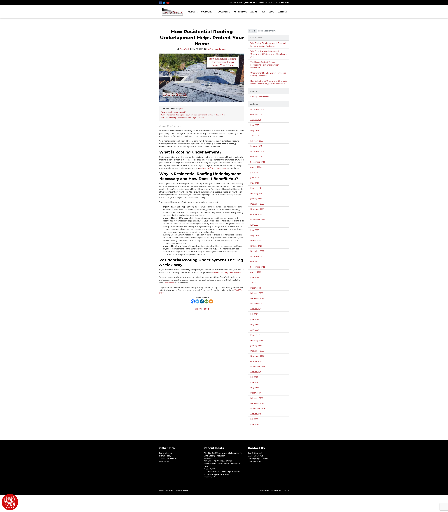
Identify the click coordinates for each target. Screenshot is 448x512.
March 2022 (255, 288)
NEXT (205, 309)
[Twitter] (197, 301)
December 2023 (257, 204)
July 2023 (254, 225)
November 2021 (257, 303)
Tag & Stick (184, 49)
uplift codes (169, 282)
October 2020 (256, 361)
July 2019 (254, 419)
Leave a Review (165, 453)
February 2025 (256, 141)
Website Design (265, 490)
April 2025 (254, 135)
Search (252, 31)
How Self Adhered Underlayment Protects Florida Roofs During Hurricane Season (268, 82)
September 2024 (257, 162)
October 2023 (256, 214)
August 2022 (255, 272)
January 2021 (256, 345)
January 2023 (256, 246)
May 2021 (254, 324)
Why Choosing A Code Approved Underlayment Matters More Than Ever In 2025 (268, 54)
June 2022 (254, 277)
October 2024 (256, 156)
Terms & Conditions (168, 458)
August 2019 (255, 414)
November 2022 (257, 256)
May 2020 (254, 387)
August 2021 (255, 309)
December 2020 (257, 351)
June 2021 (254, 319)
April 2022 (254, 282)
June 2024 (254, 177)
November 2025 (257, 109)
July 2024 (254, 172)
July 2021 (254, 314)
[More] (211, 301)
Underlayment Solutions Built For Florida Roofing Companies (268, 74)
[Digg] (202, 301)
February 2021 (256, 340)
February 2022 (256, 293)
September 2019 (257, 408)
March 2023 (255, 240)
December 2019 (257, 403)
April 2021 (254, 330)
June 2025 (254, 125)
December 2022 (257, 251)
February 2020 (256, 398)
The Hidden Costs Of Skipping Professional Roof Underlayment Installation (264, 65)
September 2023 (257, 219)
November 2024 (257, 151)
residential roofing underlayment (226, 272)
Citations (286, 490)
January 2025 (256, 146)
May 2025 (254, 130)
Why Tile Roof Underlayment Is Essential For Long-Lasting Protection (268, 44)
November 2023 (257, 209)
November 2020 (257, 356)
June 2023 (254, 230)
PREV (198, 309)
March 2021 (255, 335)
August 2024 (255, 167)
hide (182, 109)
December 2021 (257, 298)
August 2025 (255, 120)
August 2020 (255, 372)
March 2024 (255, 188)
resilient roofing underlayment (212, 168)
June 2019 (254, 424)
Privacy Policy (165, 456)
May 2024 (254, 183)
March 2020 (255, 393)
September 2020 (257, 366)
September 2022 (257, 267)
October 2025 (256, 114)
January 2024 (256, 198)
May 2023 (254, 235)
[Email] (206, 301)
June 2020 (254, 382)
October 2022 (256, 261)
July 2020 (254, 377)
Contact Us (164, 461)
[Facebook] (193, 301)
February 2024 (256, 193)
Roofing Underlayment (216, 49)
